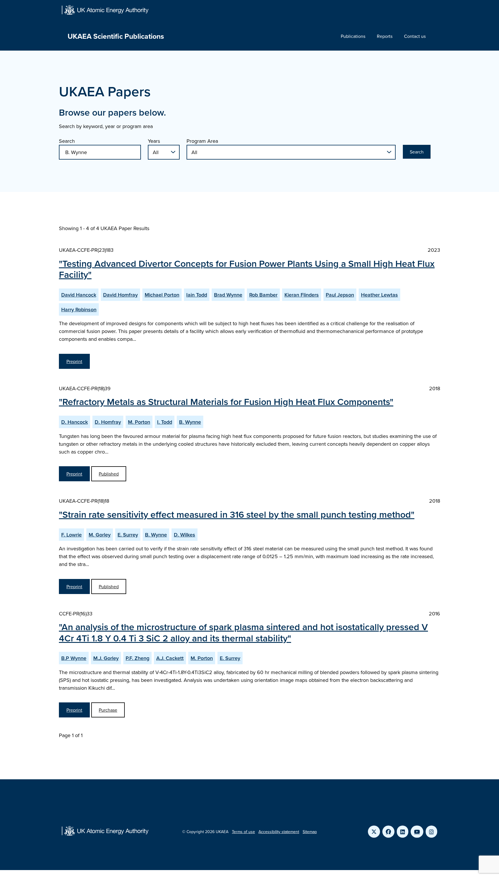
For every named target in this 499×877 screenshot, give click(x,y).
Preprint (74, 361)
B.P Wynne (73, 658)
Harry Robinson (78, 309)
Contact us (415, 36)
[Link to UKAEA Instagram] (431, 832)
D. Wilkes (184, 534)
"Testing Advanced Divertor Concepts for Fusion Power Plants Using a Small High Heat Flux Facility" (247, 269)
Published (109, 474)
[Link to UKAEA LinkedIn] (402, 832)
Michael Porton (162, 294)
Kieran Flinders (301, 294)
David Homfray (120, 294)
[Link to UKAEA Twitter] (374, 832)
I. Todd (164, 421)
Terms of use (243, 832)
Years (154, 141)
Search (67, 141)
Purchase (108, 710)
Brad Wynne (228, 294)
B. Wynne (190, 421)
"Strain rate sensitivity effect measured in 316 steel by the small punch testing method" (236, 514)
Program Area (202, 141)
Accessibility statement (278, 832)
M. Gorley (100, 534)
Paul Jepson (340, 294)
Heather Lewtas (379, 294)
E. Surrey (128, 534)
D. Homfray (108, 421)
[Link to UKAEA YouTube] (417, 832)
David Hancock (78, 294)
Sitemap (310, 832)
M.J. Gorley (106, 658)
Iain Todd (196, 294)
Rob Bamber (263, 294)
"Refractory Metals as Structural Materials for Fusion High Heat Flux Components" (226, 401)
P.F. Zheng (137, 658)
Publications (353, 36)
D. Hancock (74, 421)
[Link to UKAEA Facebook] (388, 832)
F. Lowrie (71, 534)
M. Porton (139, 421)
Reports (384, 36)
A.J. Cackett (170, 658)
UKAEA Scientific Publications (116, 36)
